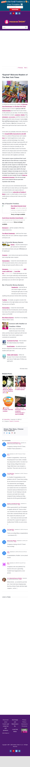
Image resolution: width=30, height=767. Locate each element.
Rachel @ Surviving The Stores (13, 503)
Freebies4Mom (7, 419)
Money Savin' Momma (11, 540)
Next (25, 67)
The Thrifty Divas (10, 473)
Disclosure (24, 724)
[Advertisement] (15, 46)
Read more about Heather (5, 722)
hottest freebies (6, 110)
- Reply (19, 443)
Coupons (4, 255)
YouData (4, 300)
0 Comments (16, 421)
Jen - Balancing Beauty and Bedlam (14, 578)
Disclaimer (24, 726)
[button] (15, 5)
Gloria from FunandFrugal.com (13, 442)
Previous (20, 67)
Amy (8, 551)
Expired (11, 421)
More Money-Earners (8, 317)
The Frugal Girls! (10, 529)
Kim (8, 562)
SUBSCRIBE (15, 9)
